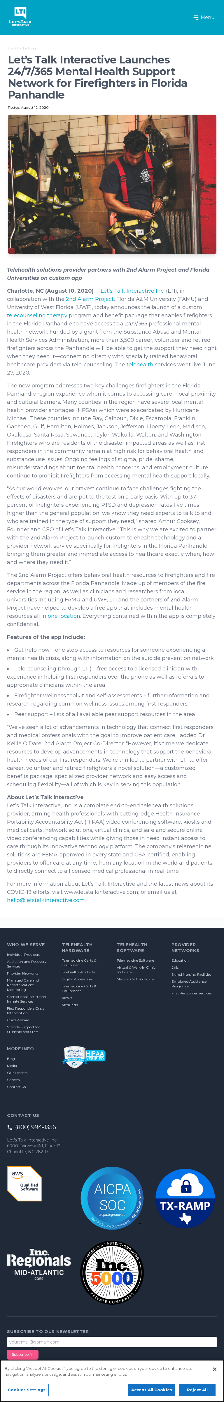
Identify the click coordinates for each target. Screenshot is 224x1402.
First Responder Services (191, 993)
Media (12, 1065)
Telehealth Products (78, 972)
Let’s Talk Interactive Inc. (131, 291)
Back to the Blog (22, 48)
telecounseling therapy (37, 315)
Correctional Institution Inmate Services (26, 998)
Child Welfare (18, 1020)
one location (63, 616)
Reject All (197, 1389)
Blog (11, 1058)
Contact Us (16, 1086)
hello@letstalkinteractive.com (46, 900)
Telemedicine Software (135, 960)
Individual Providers (23, 954)
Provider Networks (22, 973)
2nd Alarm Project (90, 299)
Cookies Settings (27, 1389)
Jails (175, 967)
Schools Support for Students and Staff (23, 1029)
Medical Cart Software (135, 979)
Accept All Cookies (151, 1389)
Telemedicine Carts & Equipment (79, 962)
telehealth (139, 364)
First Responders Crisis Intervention (25, 1010)
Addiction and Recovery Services (27, 963)
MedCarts (70, 1005)
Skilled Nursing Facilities (191, 974)
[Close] (214, 1369)
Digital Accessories (77, 979)
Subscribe (20, 1354)
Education (180, 960)
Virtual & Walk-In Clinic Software (136, 969)
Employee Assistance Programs (189, 983)
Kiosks (67, 998)
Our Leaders (17, 1072)
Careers (13, 1079)
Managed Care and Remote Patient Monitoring (23, 985)
